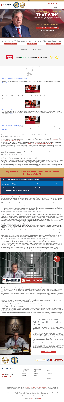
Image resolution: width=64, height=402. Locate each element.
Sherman (34, 387)
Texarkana (37, 387)
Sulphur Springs (44, 387)
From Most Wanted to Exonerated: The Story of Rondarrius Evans (14, 78)
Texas (26, 387)
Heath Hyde (55, 139)
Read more (4, 82)
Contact (55, 7)
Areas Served (54, 4)
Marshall (40, 387)
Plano (30, 387)
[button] (3, 57)
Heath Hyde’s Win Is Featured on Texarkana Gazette (12, 109)
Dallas (28, 387)
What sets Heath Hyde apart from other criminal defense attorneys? (21, 193)
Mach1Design (39, 398)
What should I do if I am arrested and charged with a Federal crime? (21, 179)
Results (41, 4)
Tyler (31, 387)
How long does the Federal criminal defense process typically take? (21, 187)
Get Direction (24, 373)
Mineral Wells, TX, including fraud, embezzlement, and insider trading (39, 143)
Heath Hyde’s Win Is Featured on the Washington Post (12, 125)
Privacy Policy (32, 398)
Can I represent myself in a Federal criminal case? (16, 190)
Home (29, 4)
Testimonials (45, 4)
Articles (49, 4)
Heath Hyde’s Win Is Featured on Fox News (10, 94)
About (32, 4)
